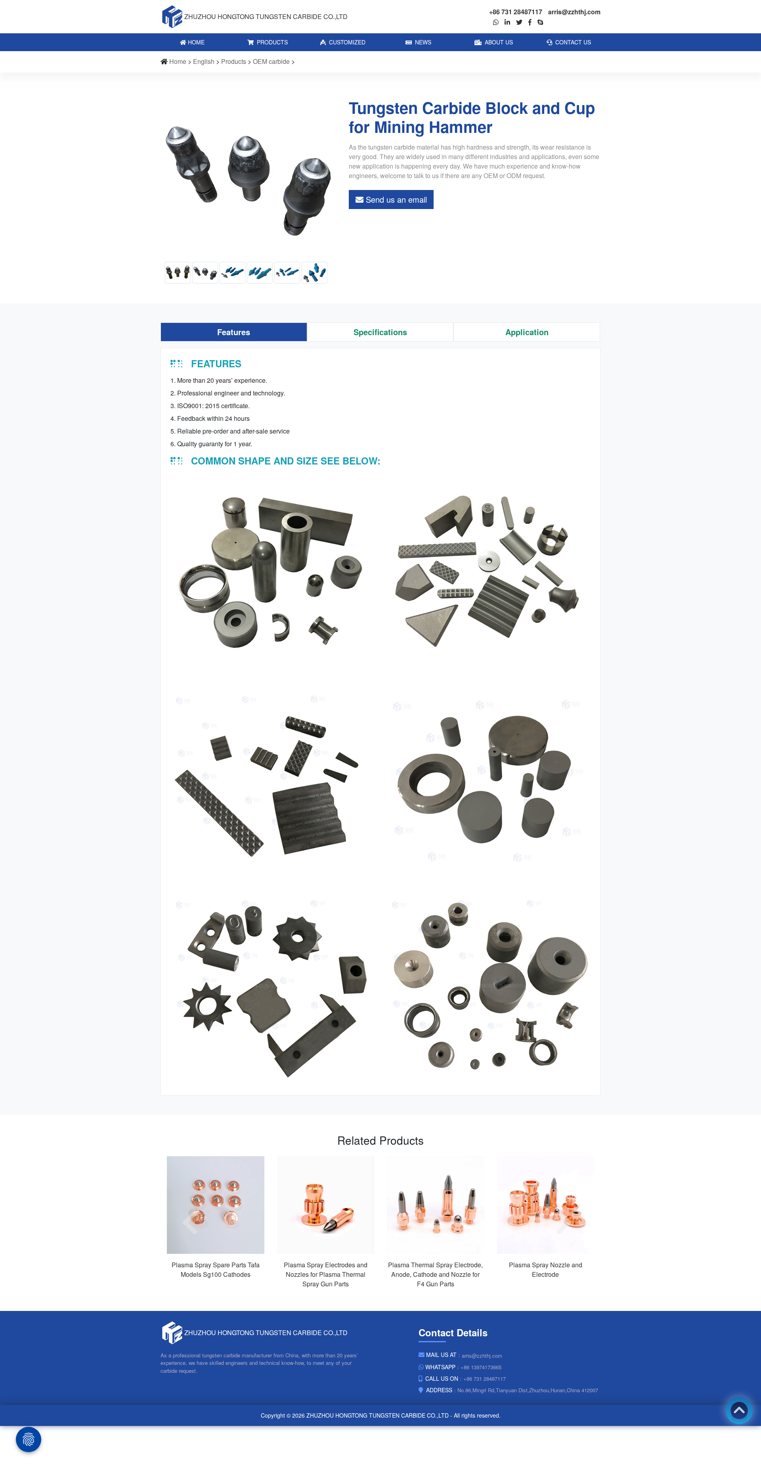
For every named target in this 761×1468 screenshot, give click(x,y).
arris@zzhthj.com (574, 11)
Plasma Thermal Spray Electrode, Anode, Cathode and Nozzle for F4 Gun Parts (435, 1274)
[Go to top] (739, 1410)
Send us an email (395, 199)
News (422, 42)
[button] (194, 1222)
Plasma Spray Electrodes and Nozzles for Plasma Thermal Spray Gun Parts (325, 1274)
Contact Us (572, 42)
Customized (346, 42)
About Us (498, 42)
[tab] (234, 332)
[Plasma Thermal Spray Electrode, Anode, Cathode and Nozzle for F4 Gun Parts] (435, 1204)
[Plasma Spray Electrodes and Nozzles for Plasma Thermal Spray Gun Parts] (326, 1204)
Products (271, 42)
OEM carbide (271, 61)
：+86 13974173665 (463, 1367)
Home (195, 42)
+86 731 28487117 (515, 11)
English (203, 61)
